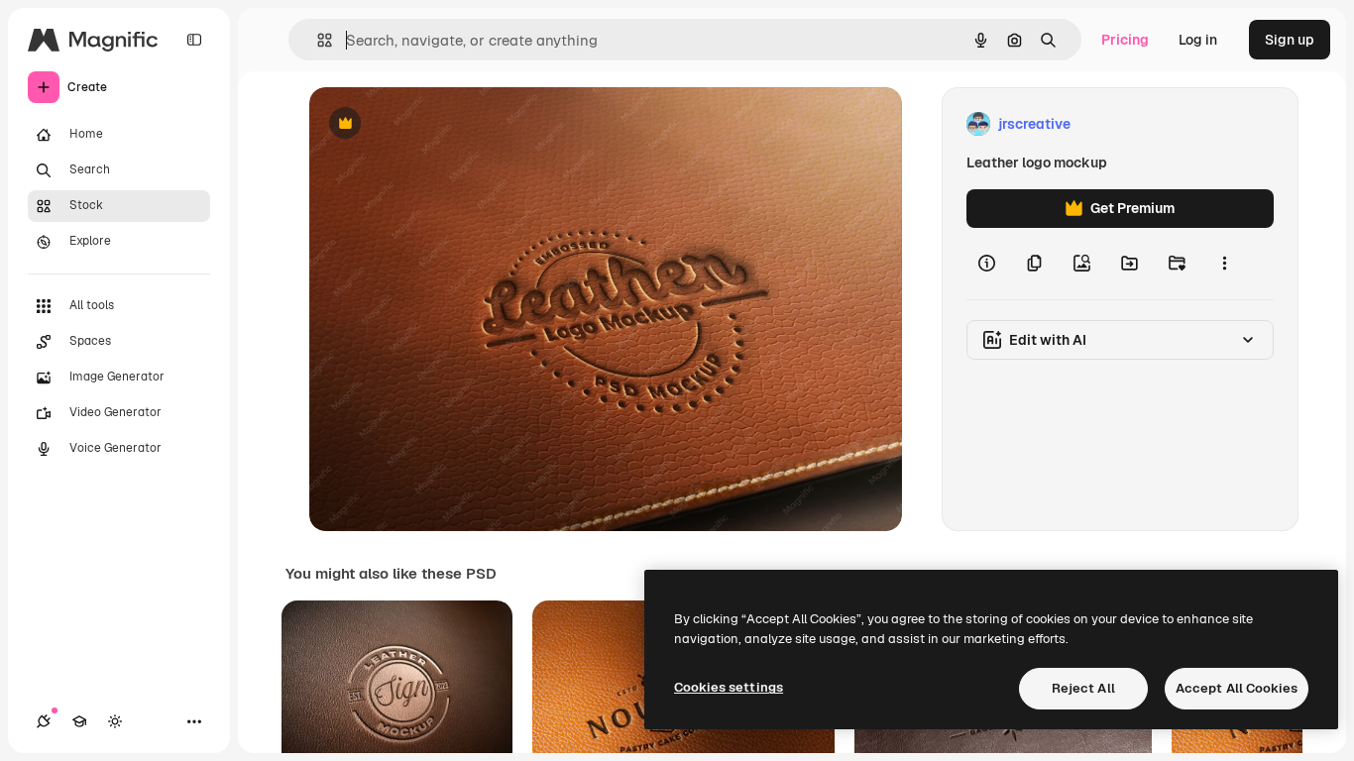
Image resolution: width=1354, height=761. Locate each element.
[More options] (1224, 263)
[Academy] (79, 721)
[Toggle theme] (115, 721)
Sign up (1289, 40)
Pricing (1125, 40)
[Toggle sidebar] (194, 39)
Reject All (1083, 688)
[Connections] (43, 721)
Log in (1198, 40)
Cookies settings (728, 687)
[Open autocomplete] (316, 40)
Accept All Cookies (1237, 688)
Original (436, 124)
